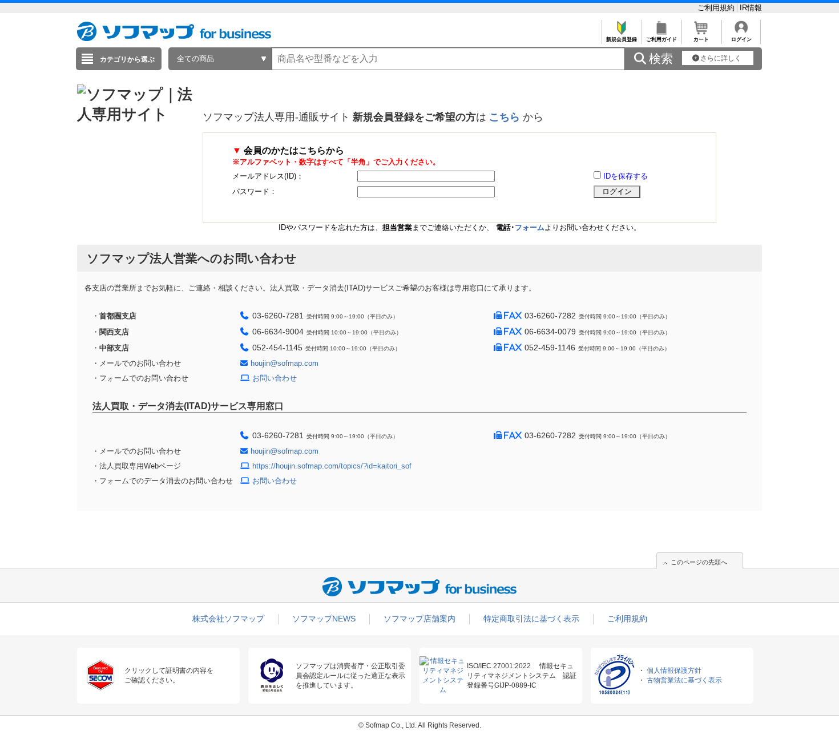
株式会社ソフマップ (228, 618)
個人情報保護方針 (674, 671)
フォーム (529, 227)
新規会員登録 (621, 39)
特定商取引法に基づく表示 (531, 618)
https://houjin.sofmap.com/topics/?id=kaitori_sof (332, 466)
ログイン (741, 39)
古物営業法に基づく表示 (684, 680)
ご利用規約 (717, 7)
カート (701, 39)
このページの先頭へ (699, 562)
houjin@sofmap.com (284, 363)
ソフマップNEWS (324, 618)
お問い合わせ (274, 378)
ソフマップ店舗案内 (419, 618)
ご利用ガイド (661, 39)
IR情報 (751, 7)
